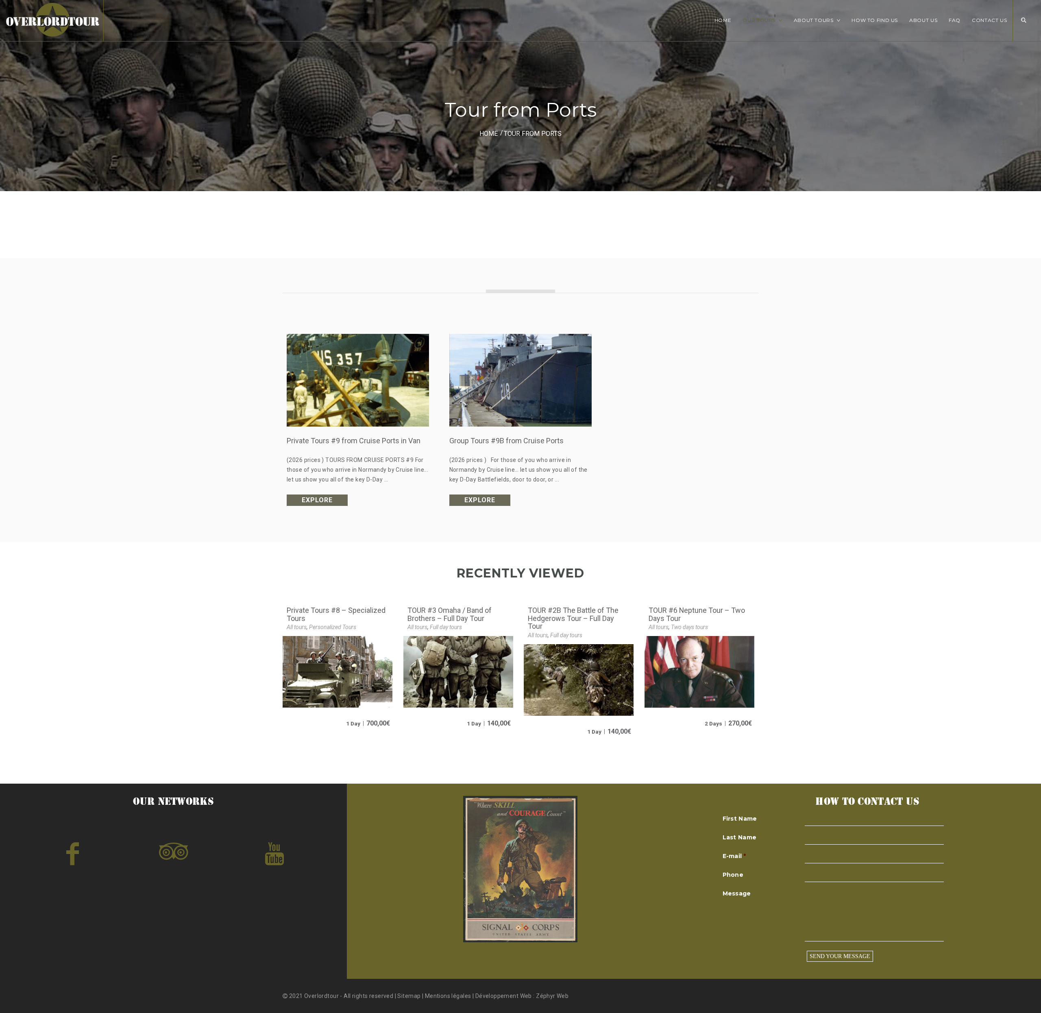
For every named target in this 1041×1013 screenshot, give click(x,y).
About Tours (814, 20)
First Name (740, 818)
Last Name (740, 837)
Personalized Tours (332, 627)
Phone (733, 874)
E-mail (734, 856)
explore (317, 500)
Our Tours (759, 20)
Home (723, 20)
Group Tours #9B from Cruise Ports (506, 440)
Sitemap (409, 996)
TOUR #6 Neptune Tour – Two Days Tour (697, 614)
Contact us (989, 20)
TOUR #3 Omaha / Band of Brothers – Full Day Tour (449, 614)
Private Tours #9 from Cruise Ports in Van (353, 440)
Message (737, 893)
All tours (297, 627)
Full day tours (446, 627)
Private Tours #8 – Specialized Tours (336, 614)
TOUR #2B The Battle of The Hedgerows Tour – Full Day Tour (573, 618)
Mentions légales (448, 996)
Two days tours (689, 627)
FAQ (954, 20)
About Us (923, 20)
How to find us (875, 20)
